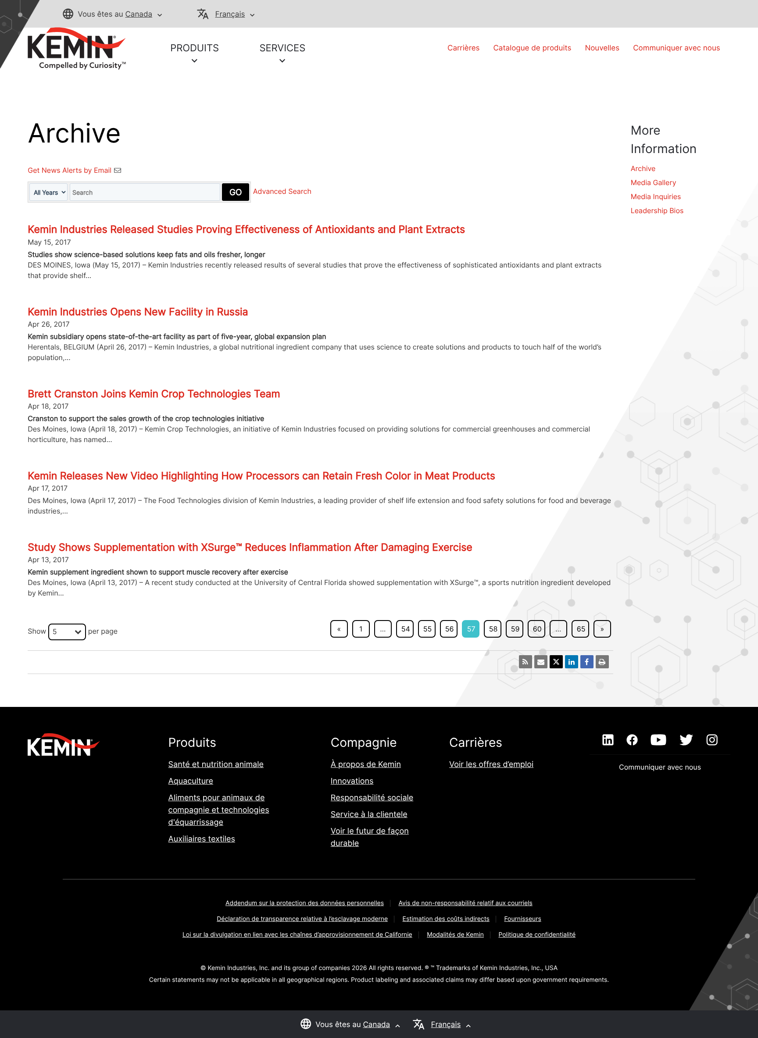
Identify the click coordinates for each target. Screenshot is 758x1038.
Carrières (463, 48)
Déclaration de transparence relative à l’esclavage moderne (302, 919)
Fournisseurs (522, 919)
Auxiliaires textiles (201, 839)
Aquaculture (190, 781)
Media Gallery (653, 182)
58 (493, 628)
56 (449, 628)
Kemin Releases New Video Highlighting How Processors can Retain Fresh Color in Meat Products (261, 476)
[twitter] (686, 740)
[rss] (525, 661)
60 (537, 628)
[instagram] (712, 740)
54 (405, 628)
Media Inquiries (656, 196)
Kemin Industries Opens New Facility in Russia (138, 312)
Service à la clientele (369, 814)
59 (515, 628)
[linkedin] (607, 740)
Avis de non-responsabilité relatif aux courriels (465, 903)
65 (581, 628)
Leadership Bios (657, 210)
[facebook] (631, 740)
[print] (602, 661)
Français (230, 14)
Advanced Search (282, 191)
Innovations (352, 781)
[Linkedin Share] (571, 661)
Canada (138, 14)
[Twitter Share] (556, 661)
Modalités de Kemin (455, 934)
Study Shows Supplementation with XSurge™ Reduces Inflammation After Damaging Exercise (250, 547)
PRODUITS (194, 48)
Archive (643, 168)
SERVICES (282, 48)
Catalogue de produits (532, 48)
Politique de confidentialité (537, 934)
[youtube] (658, 740)
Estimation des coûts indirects (446, 919)
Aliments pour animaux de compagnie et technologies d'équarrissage (218, 810)
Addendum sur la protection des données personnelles (304, 903)
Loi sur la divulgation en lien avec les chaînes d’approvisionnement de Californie (297, 934)
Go (235, 192)
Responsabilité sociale (372, 798)
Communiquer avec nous (676, 48)
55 (427, 628)
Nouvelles (602, 48)
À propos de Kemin (366, 764)
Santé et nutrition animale (216, 764)
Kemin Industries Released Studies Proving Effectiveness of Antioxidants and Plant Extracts (246, 229)
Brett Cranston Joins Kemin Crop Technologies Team (154, 394)
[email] (540, 661)
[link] (77, 47)
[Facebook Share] (587, 661)
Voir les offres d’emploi (491, 764)
